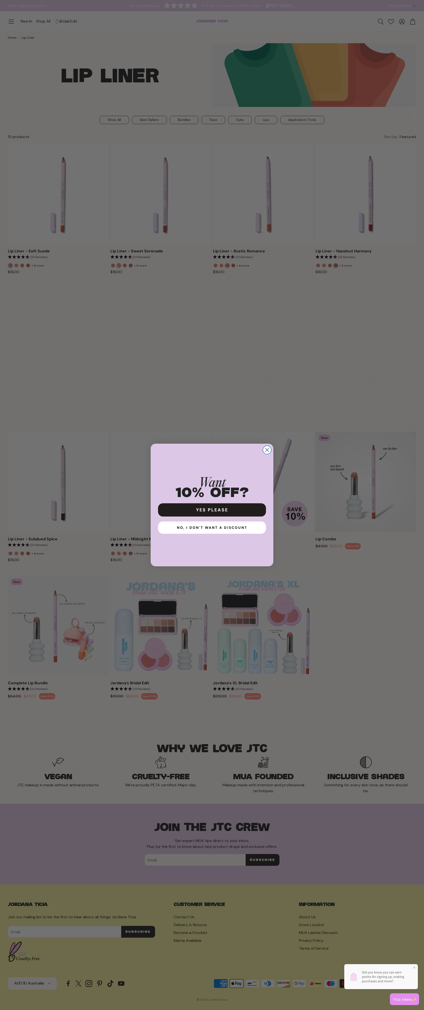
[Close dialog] (267, 450)
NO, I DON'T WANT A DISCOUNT (212, 527)
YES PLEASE (212, 510)
